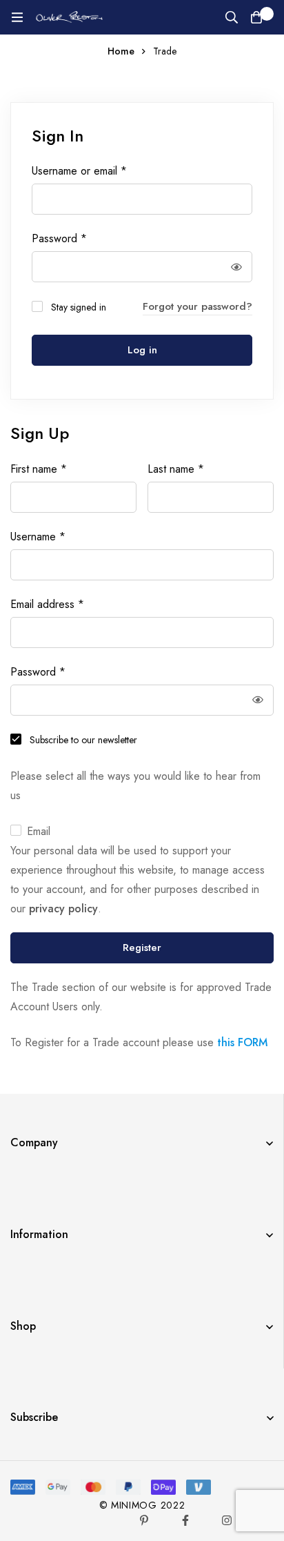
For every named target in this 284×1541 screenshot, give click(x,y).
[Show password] (236, 266)
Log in (142, 349)
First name (38, 469)
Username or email (79, 171)
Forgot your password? (197, 306)
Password (59, 238)
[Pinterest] (144, 1520)
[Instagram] (226, 1520)
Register (142, 947)
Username (37, 536)
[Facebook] (185, 1520)
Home (121, 51)
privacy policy (63, 908)
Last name (176, 469)
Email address (47, 604)
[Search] (231, 17)
